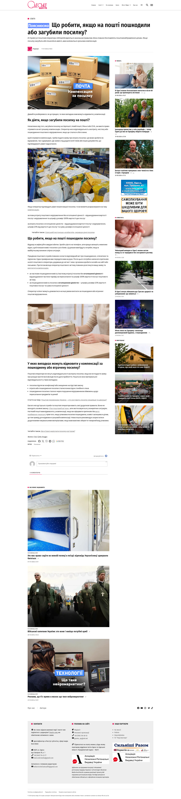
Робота (116, 732)
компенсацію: (33, 210)
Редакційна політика (51, 792)
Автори (43, 708)
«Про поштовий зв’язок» (59, 408)
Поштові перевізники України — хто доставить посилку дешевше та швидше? (74, 400)
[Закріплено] (151, 5)
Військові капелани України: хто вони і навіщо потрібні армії (57, 631)
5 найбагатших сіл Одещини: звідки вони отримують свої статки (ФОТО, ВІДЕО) (133, 397)
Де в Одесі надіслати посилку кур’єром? (58, 431)
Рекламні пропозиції (81, 733)
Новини (93, 5)
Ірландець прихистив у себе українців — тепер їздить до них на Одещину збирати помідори (133, 130)
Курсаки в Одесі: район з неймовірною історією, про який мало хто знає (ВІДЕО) (134, 366)
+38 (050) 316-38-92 (80, 736)
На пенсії (117, 730)
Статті (100, 5)
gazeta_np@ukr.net (81, 738)
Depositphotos (119, 735)
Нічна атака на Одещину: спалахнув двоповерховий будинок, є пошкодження (131, 332)
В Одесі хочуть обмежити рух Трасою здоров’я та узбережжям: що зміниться (134, 293)
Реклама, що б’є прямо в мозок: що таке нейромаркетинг (56, 696)
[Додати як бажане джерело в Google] (60, 441)
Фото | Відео (125, 5)
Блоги (117, 5)
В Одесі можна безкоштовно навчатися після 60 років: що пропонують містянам (134, 92)
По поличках (109, 5)
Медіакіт (77, 730)
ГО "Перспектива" (120, 738)
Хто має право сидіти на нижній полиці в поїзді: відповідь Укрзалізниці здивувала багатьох (68, 557)
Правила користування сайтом (67, 792)
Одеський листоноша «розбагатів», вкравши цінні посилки (70, 232)
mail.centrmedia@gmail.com (43, 758)
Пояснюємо (37, 444)
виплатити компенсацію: (38, 268)
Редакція (36, 49)
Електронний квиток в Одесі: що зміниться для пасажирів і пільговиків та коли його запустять (134, 427)
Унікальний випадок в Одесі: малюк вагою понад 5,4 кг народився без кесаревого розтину (134, 251)
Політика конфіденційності (35, 792)
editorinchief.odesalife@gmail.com (46, 767)
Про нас (135, 5)
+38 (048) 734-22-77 (40, 755)
